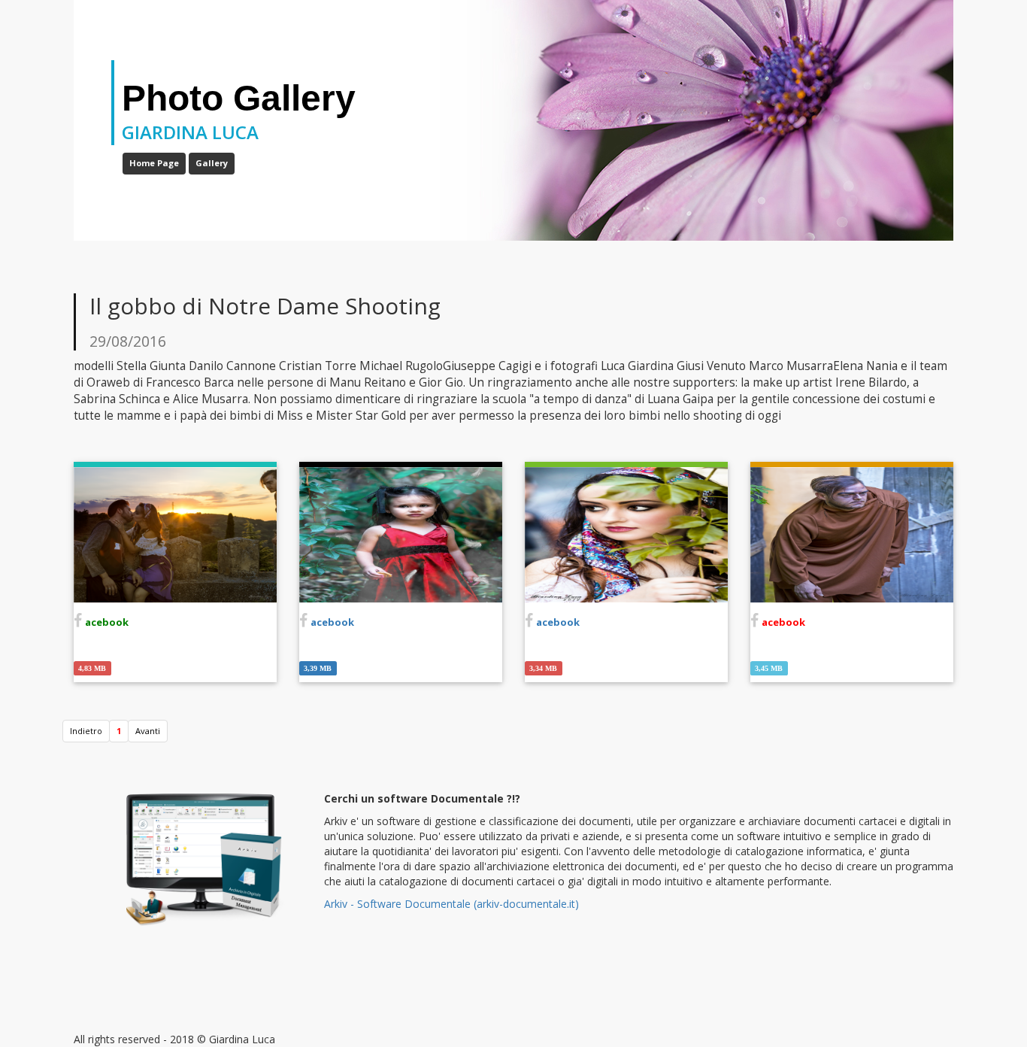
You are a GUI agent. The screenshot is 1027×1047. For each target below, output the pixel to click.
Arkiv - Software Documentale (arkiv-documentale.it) (451, 904)
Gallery (211, 162)
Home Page (154, 162)
